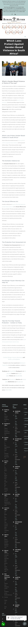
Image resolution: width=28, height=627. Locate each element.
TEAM (25, 408)
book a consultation (14, 359)
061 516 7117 (12, 379)
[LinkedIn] (2, 621)
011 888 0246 (16, 417)
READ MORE (8, 390)
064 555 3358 (16, 478)
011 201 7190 (16, 527)
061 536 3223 (20, 381)
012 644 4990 (16, 555)
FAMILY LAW (26, 413)
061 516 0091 (16, 451)
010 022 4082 (16, 610)
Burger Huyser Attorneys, (15, 357)
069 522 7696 (16, 435)
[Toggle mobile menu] (25, 36)
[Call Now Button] (3, 624)
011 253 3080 (16, 472)
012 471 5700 (16, 500)
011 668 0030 (16, 444)
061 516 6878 (12, 371)
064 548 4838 (18, 375)
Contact (5, 357)
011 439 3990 (16, 583)
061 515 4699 (16, 589)
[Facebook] (2, 619)
